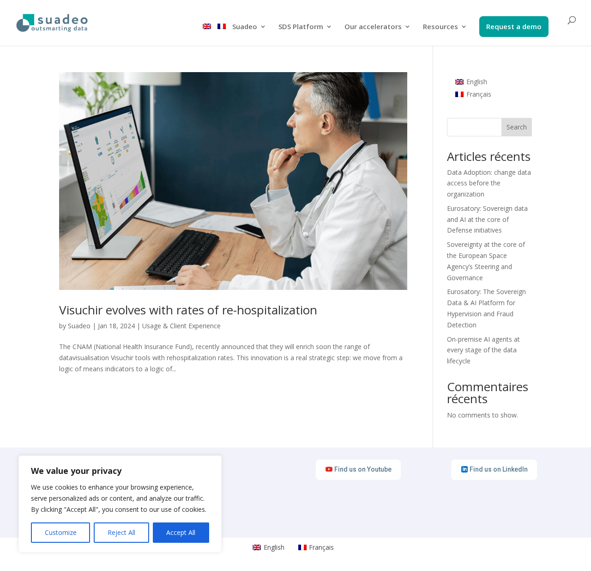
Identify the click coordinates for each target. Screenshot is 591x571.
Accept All (180, 532)
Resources (440, 27)
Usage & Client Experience (181, 325)
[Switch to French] (221, 34)
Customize (61, 532)
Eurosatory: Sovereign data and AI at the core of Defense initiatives (487, 219)
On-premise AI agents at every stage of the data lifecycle (483, 350)
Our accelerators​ (373, 27)
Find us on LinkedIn (499, 469)
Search (517, 127)
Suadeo (244, 27)
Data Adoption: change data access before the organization (489, 183)
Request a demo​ (514, 27)
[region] (120, 504)
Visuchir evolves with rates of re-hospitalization (188, 309)
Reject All (121, 532)
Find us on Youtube (363, 469)
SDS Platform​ (300, 27)
